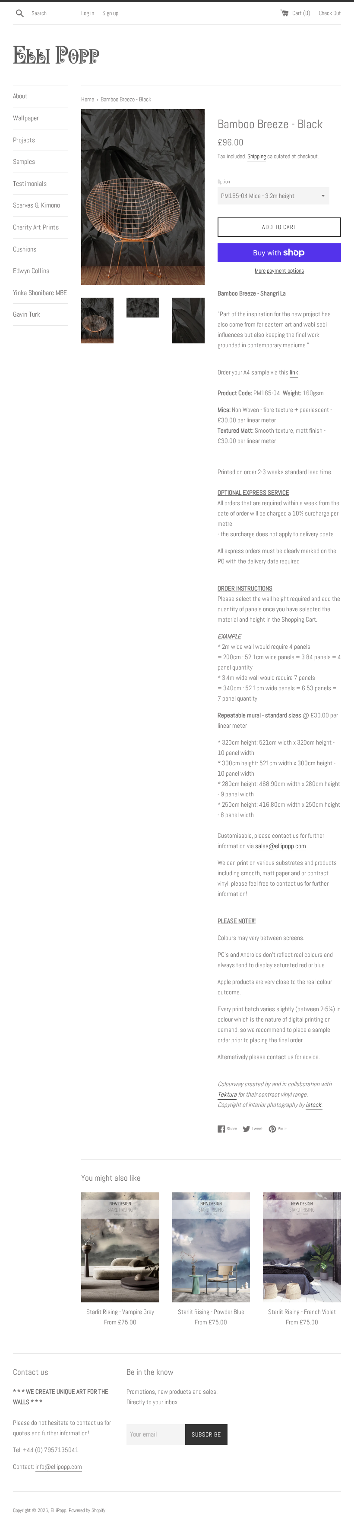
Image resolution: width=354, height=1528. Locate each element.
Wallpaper (26, 118)
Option (224, 181)
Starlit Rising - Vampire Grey (120, 1312)
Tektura (227, 1094)
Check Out (330, 13)
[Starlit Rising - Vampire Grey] (120, 1247)
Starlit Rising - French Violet (302, 1312)
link (294, 372)
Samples (24, 161)
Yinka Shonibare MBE (40, 292)
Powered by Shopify (87, 1510)
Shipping (256, 156)
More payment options (279, 270)
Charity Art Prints (36, 227)
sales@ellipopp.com (280, 846)
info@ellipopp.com (58, 1466)
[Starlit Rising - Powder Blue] (211, 1247)
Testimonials (30, 183)
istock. (314, 1104)
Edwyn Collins (31, 270)
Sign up (110, 13)
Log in (87, 13)
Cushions (24, 249)
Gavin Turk (26, 314)
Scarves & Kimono (36, 205)
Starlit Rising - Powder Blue (211, 1312)
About (20, 96)
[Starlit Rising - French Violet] (302, 1247)
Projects (24, 140)
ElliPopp (58, 1510)
